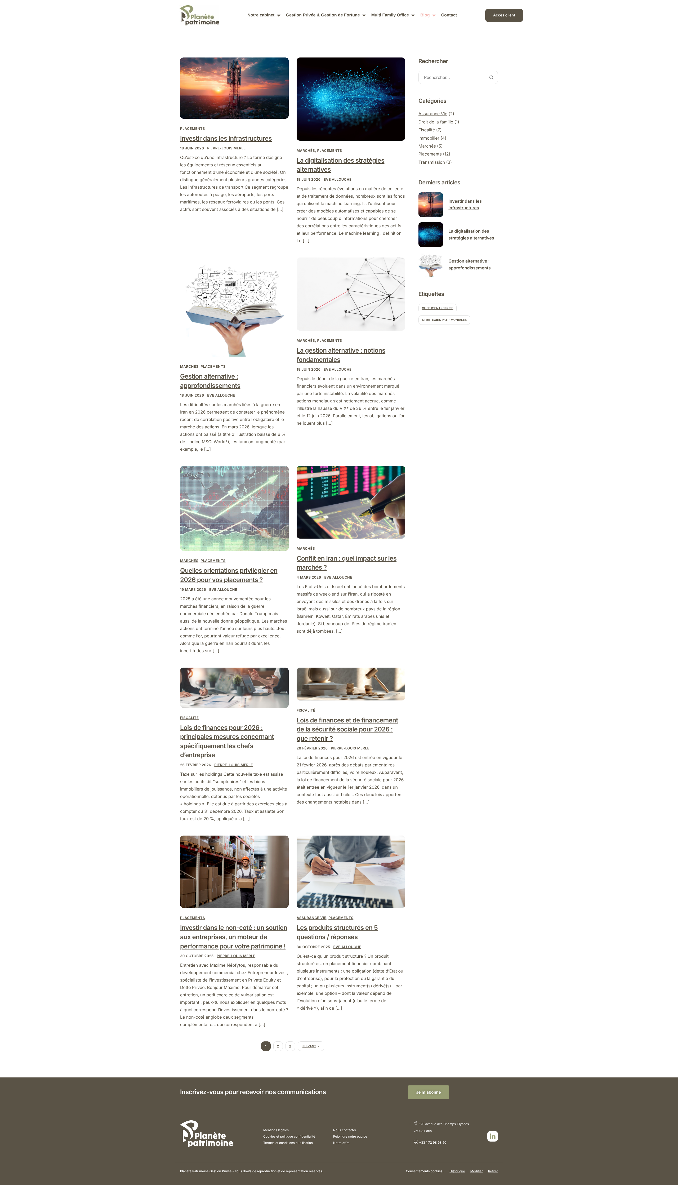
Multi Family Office (390, 15)
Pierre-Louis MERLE (226, 148)
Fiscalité (189, 718)
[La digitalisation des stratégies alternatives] (351, 99)
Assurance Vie (311, 918)
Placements (192, 129)
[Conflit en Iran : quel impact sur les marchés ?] (351, 502)
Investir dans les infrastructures (226, 138)
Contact (449, 15)
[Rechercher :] (458, 78)
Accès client (504, 15)
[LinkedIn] (492, 1136)
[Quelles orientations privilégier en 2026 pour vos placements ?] (234, 508)
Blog (425, 15)
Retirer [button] (493, 1171)
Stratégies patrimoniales (444, 320)
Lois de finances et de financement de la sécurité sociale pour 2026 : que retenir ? (347, 729)
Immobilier (428, 138)
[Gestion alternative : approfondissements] (234, 307)
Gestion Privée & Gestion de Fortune (323, 15)
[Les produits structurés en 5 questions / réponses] (351, 871)
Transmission (431, 162)
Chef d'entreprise (437, 308)
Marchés (306, 151)
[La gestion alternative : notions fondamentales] (351, 294)
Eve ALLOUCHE (337, 179)
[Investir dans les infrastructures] (234, 88)
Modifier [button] (476, 1171)
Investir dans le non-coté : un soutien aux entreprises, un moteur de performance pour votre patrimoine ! (233, 937)
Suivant (309, 1046)
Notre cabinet (260, 15)
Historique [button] (457, 1171)
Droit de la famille (435, 122)
